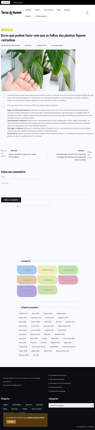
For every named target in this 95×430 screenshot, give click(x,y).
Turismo (23, 351)
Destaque (39, 405)
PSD (33, 342)
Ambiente (61, 313)
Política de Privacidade (57, 391)
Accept (11, 422)
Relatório (55, 342)
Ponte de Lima (69, 338)
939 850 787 (7, 382)
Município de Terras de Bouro (60, 383)
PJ (44, 338)
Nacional (67, 10)
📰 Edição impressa (41, 16)
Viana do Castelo (62, 351)
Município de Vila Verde (58, 375)
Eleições (23, 326)
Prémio (22, 342)
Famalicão (48, 330)
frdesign (91, 427)
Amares (37, 10)
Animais (23, 317)
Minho (59, 10)
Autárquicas (36, 317)
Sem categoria (36, 409)
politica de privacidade (36, 418)
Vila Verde (29, 10)
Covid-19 (35, 322)
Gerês (22, 334)
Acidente (23, 313)
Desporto (28, 16)
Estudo (22, 330)
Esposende (49, 326)
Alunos (35, 313)
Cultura (47, 322)
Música (34, 338)
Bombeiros (63, 317)
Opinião (68, 280)
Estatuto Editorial (56, 387)
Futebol (62, 330)
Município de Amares (57, 379)
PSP (43, 342)
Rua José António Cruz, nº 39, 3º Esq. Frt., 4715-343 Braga (21, 378)
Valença (48, 351)
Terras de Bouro (48, 10)
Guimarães (60, 334)
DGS (58, 322)
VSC (36, 355)
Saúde (67, 342)
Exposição (35, 330)
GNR (47, 334)
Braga (22, 322)
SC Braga (23, 347)
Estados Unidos (64, 326)
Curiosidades (47, 270)
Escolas (35, 326)
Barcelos (50, 317)
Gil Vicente (35, 334)
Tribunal (53, 347)
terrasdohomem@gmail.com (12, 385)
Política (55, 338)
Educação (70, 322)
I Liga (22, 338)
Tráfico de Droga (68, 347)
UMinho (35, 351)
